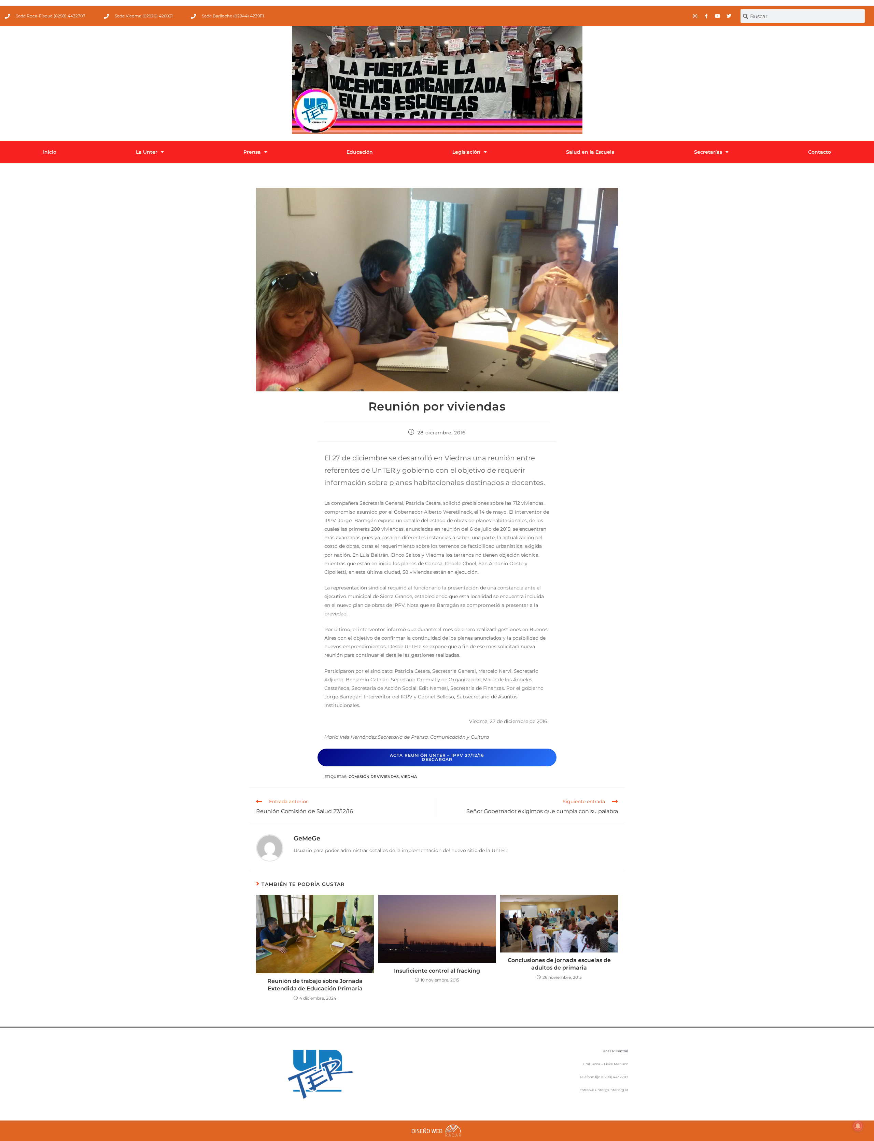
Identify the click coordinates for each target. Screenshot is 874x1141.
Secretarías (708, 152)
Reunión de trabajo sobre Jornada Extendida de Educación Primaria (315, 985)
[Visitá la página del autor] (269, 847)
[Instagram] (695, 16)
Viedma (409, 776)
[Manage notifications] (857, 1126)
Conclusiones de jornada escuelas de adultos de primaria (559, 964)
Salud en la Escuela (590, 152)
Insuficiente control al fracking (437, 971)
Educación (360, 152)
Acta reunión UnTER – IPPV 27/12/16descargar (437, 757)
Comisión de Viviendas (374, 776)
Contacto (819, 152)
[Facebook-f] (706, 16)
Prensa (252, 152)
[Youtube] (717, 16)
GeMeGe (307, 838)
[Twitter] (729, 16)
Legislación (466, 152)
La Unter (146, 152)
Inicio (49, 152)
